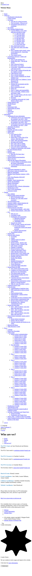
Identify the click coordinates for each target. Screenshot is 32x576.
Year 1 (12, 354)
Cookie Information (9, 511)
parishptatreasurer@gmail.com (21, 459)
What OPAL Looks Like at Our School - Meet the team (19, 138)
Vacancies (10, 113)
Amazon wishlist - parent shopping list (18, 203)
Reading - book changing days (16, 180)
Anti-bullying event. (13, 407)
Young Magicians (15, 264)
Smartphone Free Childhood (15, 204)
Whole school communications (19, 334)
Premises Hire (11, 152)
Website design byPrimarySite (12, 520)
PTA (9, 212)
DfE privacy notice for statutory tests (17, 171)
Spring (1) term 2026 (20, 357)
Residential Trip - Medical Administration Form (18, 302)
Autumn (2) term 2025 (20, 342)
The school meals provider (18, 273)
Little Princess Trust (16, 73)
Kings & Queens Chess (17, 248)
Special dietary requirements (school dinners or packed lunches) (20, 281)
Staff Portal (11, 111)
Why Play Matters (16, 136)
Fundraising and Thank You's (19, 415)
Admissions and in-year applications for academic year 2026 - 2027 (20, 121)
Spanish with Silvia (16, 256)
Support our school (16, 223)
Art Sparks (14, 236)
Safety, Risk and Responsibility (19, 140)
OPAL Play (11, 133)
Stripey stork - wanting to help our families (19, 416)
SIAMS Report (12, 104)
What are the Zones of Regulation (17, 160)
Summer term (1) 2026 (20, 337)
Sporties (13, 259)
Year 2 (12, 360)
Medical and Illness (13, 325)
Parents (6, 192)
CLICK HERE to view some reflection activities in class (19, 31)
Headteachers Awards (13, 406)
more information (13, 563)
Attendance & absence (14, 126)
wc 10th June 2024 (19, 36)
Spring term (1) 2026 (20, 340)
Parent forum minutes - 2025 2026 (20, 209)
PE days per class (12, 184)
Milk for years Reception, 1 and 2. (20, 284)
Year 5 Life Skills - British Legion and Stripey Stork (20, 92)
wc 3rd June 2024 (19, 38)
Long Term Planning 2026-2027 (16, 177)
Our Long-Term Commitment (19, 146)
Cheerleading (14, 241)
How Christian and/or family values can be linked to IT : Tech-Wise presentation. (20, 52)
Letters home (11, 332)
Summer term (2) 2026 (20, 335)
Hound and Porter (19, 220)
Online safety (11, 131)
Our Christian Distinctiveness (15, 29)
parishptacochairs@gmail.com (22, 450)
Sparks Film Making (16, 258)
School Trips (11, 233)
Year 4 (12, 377)
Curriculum (7, 168)
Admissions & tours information (16, 116)
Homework (11, 178)
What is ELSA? (12, 158)
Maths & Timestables (13, 172)
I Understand (4, 566)
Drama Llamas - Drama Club (19, 242)
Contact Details (12, 18)
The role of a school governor (19, 21)
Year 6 (12, 396)
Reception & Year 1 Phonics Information (18, 186)
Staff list (10, 110)
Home (5, 14)
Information (7, 114)
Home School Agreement (18, 319)
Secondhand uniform (16, 232)
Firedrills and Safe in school (15, 130)
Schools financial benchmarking (16, 157)
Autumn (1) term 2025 (20, 343)
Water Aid (13, 88)
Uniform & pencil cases (14, 285)
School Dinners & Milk (14, 267)
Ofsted (9, 105)
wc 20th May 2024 (19, 40)
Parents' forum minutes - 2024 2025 (20, 210)
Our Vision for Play (16, 134)
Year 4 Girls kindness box (18, 59)
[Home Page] (5, 4)
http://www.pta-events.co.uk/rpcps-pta (11, 498)
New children (11, 194)
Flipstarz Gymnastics (16, 247)
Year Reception (15, 345)
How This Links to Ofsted (18, 143)
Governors (10, 20)
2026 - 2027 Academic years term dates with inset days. (20, 310)
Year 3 (12, 369)
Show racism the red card (18, 87)
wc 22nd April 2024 (19, 44)
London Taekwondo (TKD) (18, 250)
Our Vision (10, 27)
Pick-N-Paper (14, 82)
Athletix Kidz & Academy (18, 239)
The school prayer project (18, 46)
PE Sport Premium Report (15, 149)
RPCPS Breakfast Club (17, 197)
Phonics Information (13, 183)
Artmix (13, 238)
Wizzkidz (13, 97)
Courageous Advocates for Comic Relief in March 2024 (20, 100)
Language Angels (12, 191)
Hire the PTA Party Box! (17, 154)
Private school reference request (19, 300)
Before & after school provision (16, 195)
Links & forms (11, 287)
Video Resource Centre (14, 326)
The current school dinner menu (19, 268)
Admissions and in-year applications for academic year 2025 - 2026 (20, 118)
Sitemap (6, 510)
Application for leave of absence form (21, 297)
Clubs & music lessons (14, 235)
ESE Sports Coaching (17, 245)
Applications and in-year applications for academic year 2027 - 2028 (21, 124)
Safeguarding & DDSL (14, 108)
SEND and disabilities (13, 181)
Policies (10, 151)
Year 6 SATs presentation (14, 189)
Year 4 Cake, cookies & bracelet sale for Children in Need (21, 71)
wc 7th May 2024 (19, 43)
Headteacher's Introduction (15, 17)
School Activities (15, 413)
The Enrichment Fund (13, 201)
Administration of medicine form (20, 288)
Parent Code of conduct (17, 320)
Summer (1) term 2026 (20, 348)
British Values (11, 128)
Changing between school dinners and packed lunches (20, 278)
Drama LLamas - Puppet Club (19, 244)
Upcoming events (15, 215)
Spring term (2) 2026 (20, 338)
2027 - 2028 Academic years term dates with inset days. (20, 313)
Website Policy (8, 513)
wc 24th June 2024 (19, 33)
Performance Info (12, 107)
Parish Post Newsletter (14, 331)
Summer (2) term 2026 (20, 346)
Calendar (10, 329)
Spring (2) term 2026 (20, 349)
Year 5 (12, 387)
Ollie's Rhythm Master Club (18, 252)
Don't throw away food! (17, 65)
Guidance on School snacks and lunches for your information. (19, 270)
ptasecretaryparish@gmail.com (21, 467)
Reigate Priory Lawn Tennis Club (20, 253)
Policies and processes (20, 230)
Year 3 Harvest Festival (17, 64)
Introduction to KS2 (13, 187)
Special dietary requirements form (20, 299)
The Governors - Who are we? (19, 23)
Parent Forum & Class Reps (15, 207)
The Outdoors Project (17, 262)
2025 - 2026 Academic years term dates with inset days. (20, 307)
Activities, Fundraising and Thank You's (18, 412)
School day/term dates (13, 305)
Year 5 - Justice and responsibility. (20, 90)
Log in (6, 422)
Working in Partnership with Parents (20, 148)
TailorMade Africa (19, 221)
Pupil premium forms (16, 293)
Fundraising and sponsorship (18, 216)
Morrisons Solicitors (19, 218)
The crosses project (16, 55)
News (5, 328)
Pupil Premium (12, 155)
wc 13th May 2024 (19, 41)
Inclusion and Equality (17, 142)
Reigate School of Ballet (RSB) (19, 255)
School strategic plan (13, 102)
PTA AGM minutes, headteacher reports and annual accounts (22, 227)
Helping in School (12, 206)
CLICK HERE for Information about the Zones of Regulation (21, 162)
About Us (6, 15)
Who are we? (14, 213)
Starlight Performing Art (17, 261)
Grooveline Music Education (18, 265)
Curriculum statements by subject (16, 169)
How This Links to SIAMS (18, 145)
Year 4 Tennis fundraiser (17, 75)
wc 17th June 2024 (19, 35)
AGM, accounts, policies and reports (21, 224)
